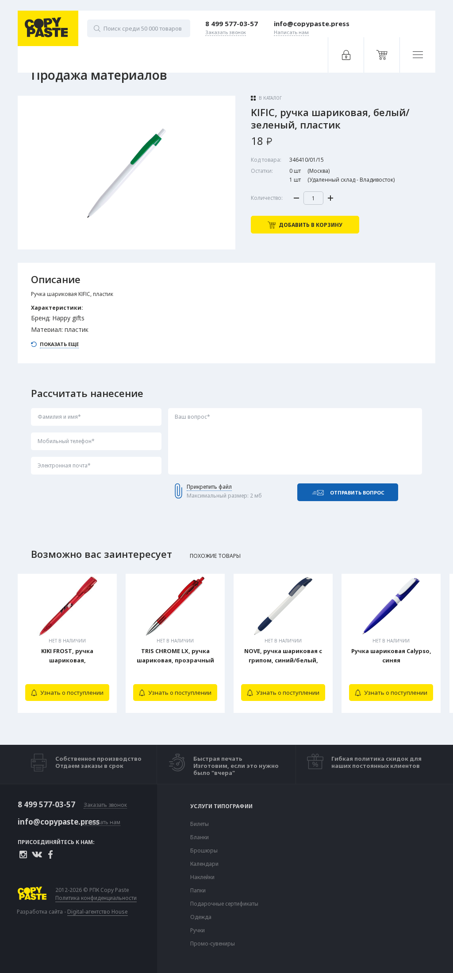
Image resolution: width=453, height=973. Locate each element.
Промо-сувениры (212, 943)
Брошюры (204, 850)
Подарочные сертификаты (224, 903)
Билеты (199, 824)
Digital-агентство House (97, 911)
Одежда (200, 917)
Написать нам (102, 822)
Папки (198, 890)
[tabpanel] (67, 643)
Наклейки (202, 877)
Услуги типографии (221, 806)
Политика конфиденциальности (96, 898)
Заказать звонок (105, 805)
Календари (204, 864)
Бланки (199, 837)
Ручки (197, 930)
